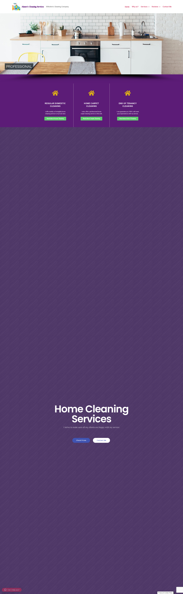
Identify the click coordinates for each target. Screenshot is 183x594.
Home (127, 7)
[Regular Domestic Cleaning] (55, 93)
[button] (2, 43)
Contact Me (167, 7)
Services (144, 7)
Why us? (135, 7)
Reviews (155, 7)
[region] (91, 48)
